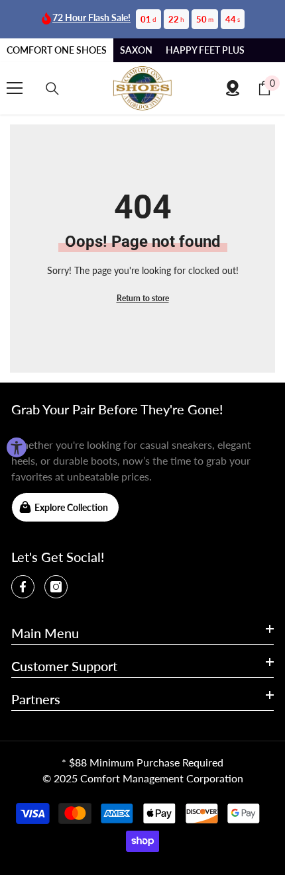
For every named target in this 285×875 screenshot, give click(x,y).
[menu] (15, 88)
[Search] (52, 89)
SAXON (136, 50)
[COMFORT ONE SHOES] (142, 88)
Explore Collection (71, 507)
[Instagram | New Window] (56, 586)
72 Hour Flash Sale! (91, 17)
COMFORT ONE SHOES (57, 50)
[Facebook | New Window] (22, 586)
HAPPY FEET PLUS (205, 50)
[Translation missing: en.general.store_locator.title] (233, 88)
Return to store (143, 298)
